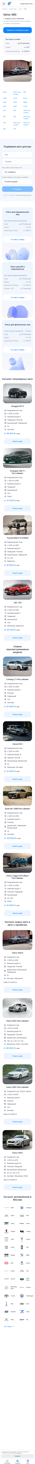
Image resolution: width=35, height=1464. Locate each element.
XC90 (15, 102)
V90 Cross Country (26, 111)
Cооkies (19, 1453)
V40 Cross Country (16, 124)
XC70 (15, 98)
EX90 (15, 106)
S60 (4, 116)
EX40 (4, 102)
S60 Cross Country (26, 124)
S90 (24, 92)
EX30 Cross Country (17, 93)
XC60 (5, 98)
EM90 (25, 102)
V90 (14, 110)
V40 (4, 123)
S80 (4, 129)
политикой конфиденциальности (24, 195)
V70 (14, 129)
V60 (14, 116)
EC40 (25, 98)
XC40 (25, 106)
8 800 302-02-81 (26, 4)
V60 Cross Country (26, 117)
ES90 (4, 92)
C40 (4, 110)
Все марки (8, 1326)
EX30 (4, 106)
